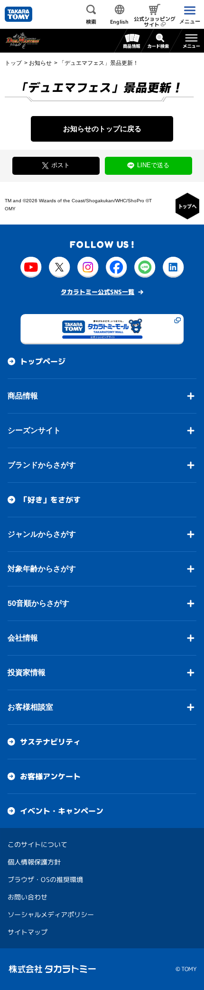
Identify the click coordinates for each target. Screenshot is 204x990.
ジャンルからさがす (42, 534)
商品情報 (23, 396)
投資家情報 (27, 672)
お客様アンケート (50, 776)
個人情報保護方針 (34, 861)
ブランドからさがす (42, 465)
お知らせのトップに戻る (102, 129)
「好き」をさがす (50, 500)
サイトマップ (27, 931)
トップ (13, 63)
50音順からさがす (38, 603)
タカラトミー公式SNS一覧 (97, 292)
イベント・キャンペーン (61, 811)
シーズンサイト (34, 430)
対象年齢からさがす (42, 569)
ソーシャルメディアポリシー (51, 914)
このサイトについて (37, 844)
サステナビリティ (50, 742)
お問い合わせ (27, 896)
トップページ (42, 361)
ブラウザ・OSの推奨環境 (45, 879)
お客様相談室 (30, 707)
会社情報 (23, 638)
